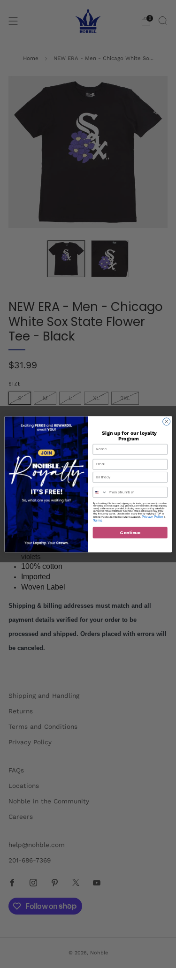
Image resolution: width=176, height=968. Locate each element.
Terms (97, 520)
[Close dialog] (166, 421)
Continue (130, 532)
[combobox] (100, 492)
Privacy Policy (152, 516)
